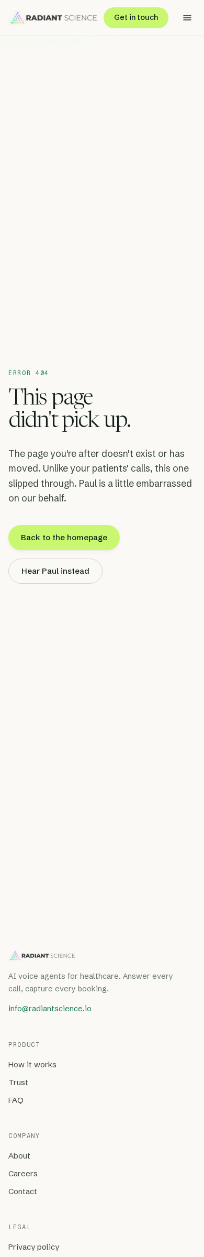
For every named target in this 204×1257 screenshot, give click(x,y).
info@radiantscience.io (50, 1008)
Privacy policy (33, 1247)
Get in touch (136, 17)
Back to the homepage (64, 537)
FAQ (16, 1100)
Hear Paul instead (55, 571)
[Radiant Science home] (52, 17)
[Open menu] (187, 17)
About (19, 1156)
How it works (32, 1064)
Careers (23, 1173)
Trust (18, 1082)
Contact (22, 1191)
